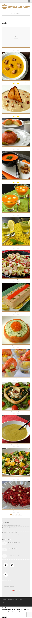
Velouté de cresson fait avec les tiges (16, 444)
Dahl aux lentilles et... (13, 555)
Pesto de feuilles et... (13, 549)
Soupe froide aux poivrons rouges (16, 213)
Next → (20, 514)
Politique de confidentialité (9, 586)
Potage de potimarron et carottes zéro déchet (16, 49)
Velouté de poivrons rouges (16, 180)
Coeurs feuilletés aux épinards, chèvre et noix (16, 411)
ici (15, 614)
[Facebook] (6, 565)
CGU (4, 584)
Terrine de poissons (16, 312)
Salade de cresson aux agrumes (16, 477)
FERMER (4, 617)
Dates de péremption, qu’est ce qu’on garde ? (12, 525)
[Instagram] (12, 565)
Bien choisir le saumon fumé (9, 530)
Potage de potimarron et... (14, 542)
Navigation (16, 14)
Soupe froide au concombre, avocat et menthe (16, 246)
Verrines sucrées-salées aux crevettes (16, 378)
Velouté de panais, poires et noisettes (16, 114)
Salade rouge (16, 510)
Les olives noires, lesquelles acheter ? (11, 532)
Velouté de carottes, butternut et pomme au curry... (16, 82)
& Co (11, 603)
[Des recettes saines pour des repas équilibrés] (16, 8)
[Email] (6, 575)
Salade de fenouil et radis (16, 279)
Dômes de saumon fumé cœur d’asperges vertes (16, 147)
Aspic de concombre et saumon (16, 345)
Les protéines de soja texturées (10, 527)
